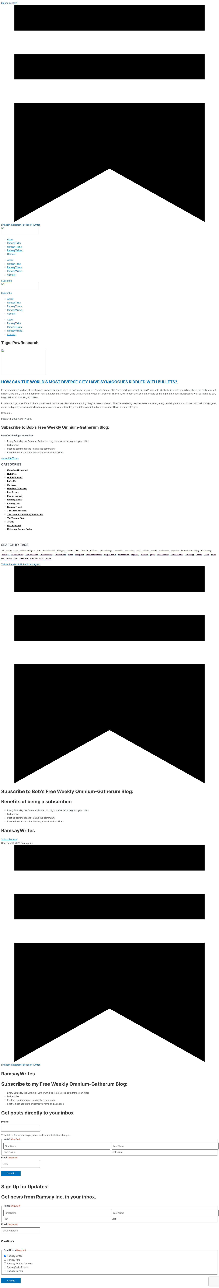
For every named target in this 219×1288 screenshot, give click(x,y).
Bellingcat (61, 551)
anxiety (9, 551)
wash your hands (36, 558)
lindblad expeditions (94, 555)
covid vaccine (164, 551)
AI (3, 551)
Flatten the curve (17, 555)
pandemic (144, 555)
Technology (189, 555)
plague (152, 555)
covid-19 (146, 551)
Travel (10, 522)
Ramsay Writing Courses (20, 1263)
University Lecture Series (19, 529)
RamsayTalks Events (17, 1267)
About (10, 239)
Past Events (12, 492)
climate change (106, 551)
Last (114, 1218)
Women (48, 558)
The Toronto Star (15, 518)
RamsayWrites (14, 250)
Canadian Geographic (18, 470)
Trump (9, 558)
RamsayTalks (14, 243)
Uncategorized (14, 525)
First (5, 1218)
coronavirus (129, 551)
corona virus (118, 551)
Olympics (135, 555)
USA (15, 558)
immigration (79, 555)
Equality (5, 555)
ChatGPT (84, 551)
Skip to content (9, 2)
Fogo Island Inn (31, 555)
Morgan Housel (110, 555)
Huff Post (11, 474)
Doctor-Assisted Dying (190, 551)
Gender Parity (60, 555)
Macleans (11, 485)
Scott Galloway (163, 555)
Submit (11, 1173)
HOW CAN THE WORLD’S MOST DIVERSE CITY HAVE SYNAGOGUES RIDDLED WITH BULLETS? (89, 382)
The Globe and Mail (17, 511)
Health (70, 555)
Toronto (199, 555)
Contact (11, 254)
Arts (39, 551)
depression (175, 551)
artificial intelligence (27, 551)
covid (138, 551)
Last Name (117, 1152)
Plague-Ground (14, 496)
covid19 (154, 551)
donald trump (206, 551)
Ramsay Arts (13, 1259)
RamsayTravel (14, 507)
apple (16, 551)
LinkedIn (11, 481)
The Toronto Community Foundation (25, 514)
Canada (70, 551)
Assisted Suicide (49, 551)
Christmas (94, 551)
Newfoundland (123, 555)
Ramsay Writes (14, 499)
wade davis (24, 558)
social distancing (177, 555)
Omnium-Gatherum (17, 488)
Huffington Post (14, 477)
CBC (77, 551)
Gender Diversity (46, 555)
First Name (9, 1152)
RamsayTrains (14, 246)
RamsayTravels (15, 1270)
